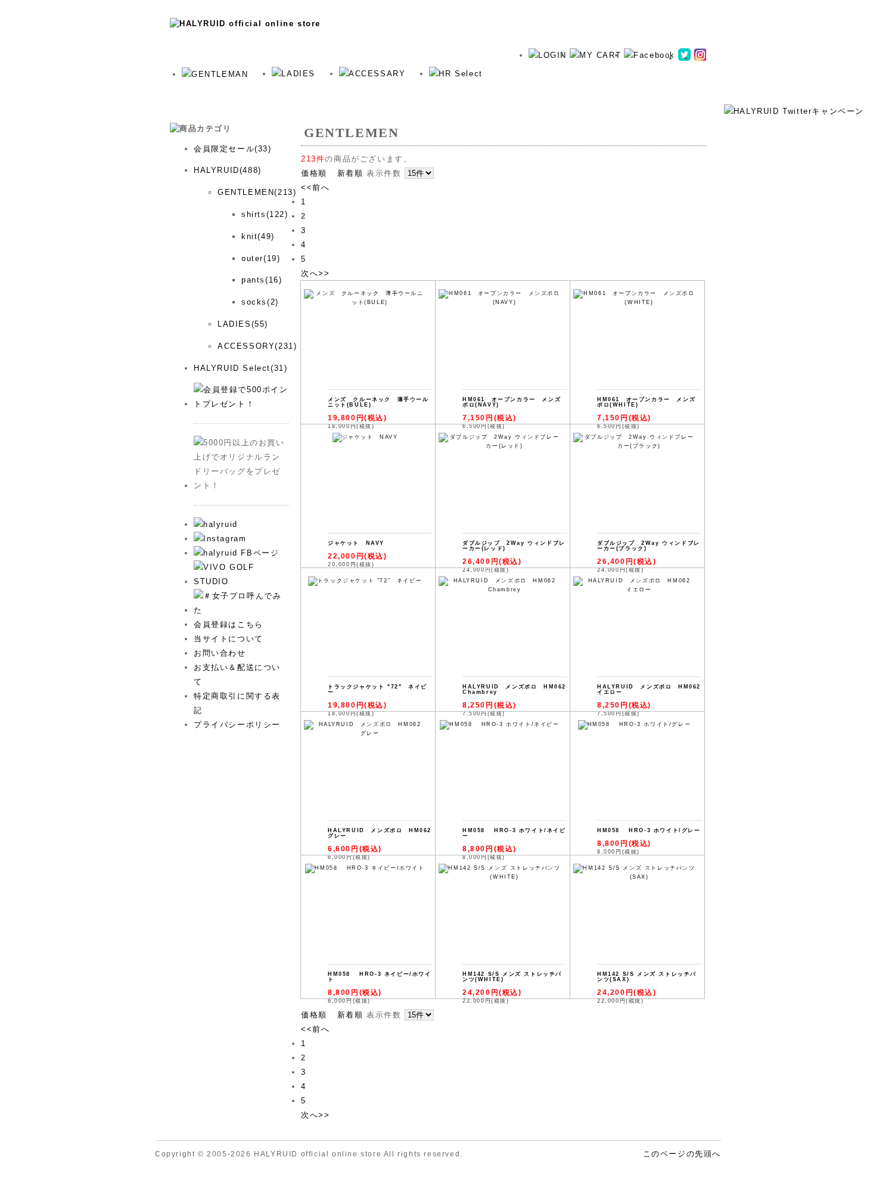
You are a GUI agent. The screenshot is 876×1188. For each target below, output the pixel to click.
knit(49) (258, 236)
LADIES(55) (243, 324)
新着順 (350, 173)
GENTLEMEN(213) (257, 192)
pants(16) (261, 279)
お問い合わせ (220, 653)
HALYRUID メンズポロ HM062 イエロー (652, 689)
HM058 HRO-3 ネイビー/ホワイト (379, 976)
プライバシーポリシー (237, 724)
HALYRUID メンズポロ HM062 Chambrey (517, 689)
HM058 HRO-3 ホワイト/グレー (649, 830)
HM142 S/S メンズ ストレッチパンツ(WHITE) (512, 976)
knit (292, 89)
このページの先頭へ (682, 1153)
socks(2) (260, 301)
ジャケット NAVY (356, 543)
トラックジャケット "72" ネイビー (377, 689)
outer (335, 89)
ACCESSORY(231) (257, 346)
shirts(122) (264, 214)
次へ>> (315, 273)
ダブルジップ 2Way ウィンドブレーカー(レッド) (514, 545)
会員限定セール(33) (233, 148)
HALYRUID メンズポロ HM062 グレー (383, 833)
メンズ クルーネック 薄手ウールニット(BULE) (378, 402)
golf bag (387, 89)
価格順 (314, 173)
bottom (245, 89)
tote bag (445, 89)
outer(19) (260, 258)
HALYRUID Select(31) (240, 368)
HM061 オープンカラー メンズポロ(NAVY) (511, 402)
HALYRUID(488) (228, 170)
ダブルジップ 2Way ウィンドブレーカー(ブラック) (648, 545)
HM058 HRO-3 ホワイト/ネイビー (514, 833)
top (200, 89)
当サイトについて (228, 638)
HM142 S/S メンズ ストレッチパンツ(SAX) (647, 976)
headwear (505, 89)
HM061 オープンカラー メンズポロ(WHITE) (646, 402)
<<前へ (315, 187)
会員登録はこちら (228, 624)
